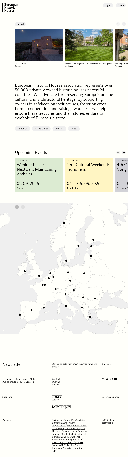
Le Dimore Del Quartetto (72, 419)
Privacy (55, 384)
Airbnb (55, 419)
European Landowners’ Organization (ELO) (63, 424)
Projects (59, 128)
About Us (22, 128)
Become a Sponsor (111, 396)
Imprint (56, 381)
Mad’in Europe (74, 445)
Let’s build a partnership (108, 421)
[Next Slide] (124, 24)
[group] (39, 50)
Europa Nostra (69, 431)
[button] (39, 276)
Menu (121, 5)
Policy (74, 128)
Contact (56, 379)
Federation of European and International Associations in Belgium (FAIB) (69, 437)
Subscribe (107, 364)
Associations (41, 128)
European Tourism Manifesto (69, 432)
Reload (20, 24)
